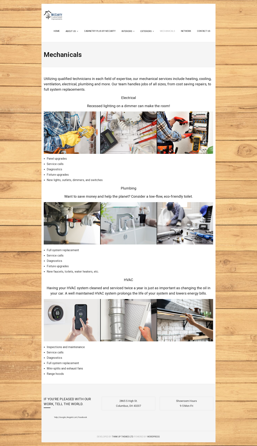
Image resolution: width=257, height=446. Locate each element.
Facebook (82, 417)
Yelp (56, 417)
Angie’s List (72, 417)
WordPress (153, 436)
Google (62, 417)
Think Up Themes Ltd (122, 436)
